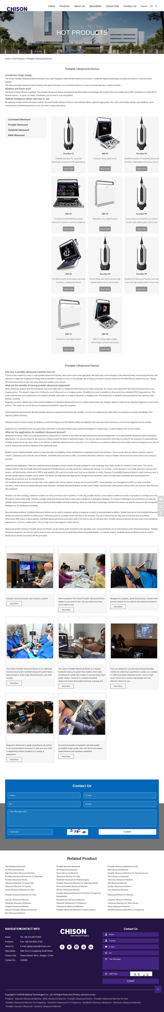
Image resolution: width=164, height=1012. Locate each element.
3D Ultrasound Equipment (66, 870)
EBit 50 (68, 214)
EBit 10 (105, 214)
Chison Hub (112, 6)
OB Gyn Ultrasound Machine (68, 890)
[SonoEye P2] (105, 254)
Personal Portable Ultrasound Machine (72, 886)
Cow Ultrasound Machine (118, 890)
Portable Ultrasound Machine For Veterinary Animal (77, 883)
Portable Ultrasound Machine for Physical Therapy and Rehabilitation (78, 894)
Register (144, 6)
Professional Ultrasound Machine (69, 906)
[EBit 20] (105, 133)
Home (51, 6)
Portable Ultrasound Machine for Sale (123, 866)
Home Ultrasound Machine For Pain (19, 890)
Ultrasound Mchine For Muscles (120, 895)
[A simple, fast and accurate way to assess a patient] (30, 570)
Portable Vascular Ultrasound (68, 866)
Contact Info (30, 928)
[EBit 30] (105, 314)
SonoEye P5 (141, 274)
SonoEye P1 (68, 154)
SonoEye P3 (141, 154)
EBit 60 (68, 274)
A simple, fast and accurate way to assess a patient (27, 598)
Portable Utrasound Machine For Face (20, 895)
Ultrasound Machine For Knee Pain (19, 883)
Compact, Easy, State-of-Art (105, 159)
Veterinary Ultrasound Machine (120, 880)
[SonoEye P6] (141, 193)
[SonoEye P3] (141, 133)
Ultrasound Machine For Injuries (18, 886)
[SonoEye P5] (141, 254)
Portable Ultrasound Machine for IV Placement (24, 876)
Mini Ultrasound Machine (15, 913)
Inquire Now (68, 169)
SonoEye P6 (141, 214)
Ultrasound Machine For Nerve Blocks (123, 903)
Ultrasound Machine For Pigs (68, 876)
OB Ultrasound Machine (117, 883)
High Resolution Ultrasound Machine (20, 873)
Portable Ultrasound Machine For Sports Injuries (75, 910)
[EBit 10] (105, 193)
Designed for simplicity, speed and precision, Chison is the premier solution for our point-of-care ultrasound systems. (133, 600)
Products (65, 6)
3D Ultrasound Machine (14, 870)
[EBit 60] (68, 254)
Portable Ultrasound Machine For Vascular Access (128, 873)
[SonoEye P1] (68, 133)
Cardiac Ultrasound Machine (119, 886)
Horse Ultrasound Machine (67, 873)
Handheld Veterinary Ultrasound (18, 903)
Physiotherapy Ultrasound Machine (70, 900)
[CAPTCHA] (77, 832)
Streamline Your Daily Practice (105, 219)
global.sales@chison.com (39, 946)
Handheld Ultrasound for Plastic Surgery (72, 880)
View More (14, 604)
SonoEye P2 (105, 274)
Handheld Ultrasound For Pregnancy (71, 903)
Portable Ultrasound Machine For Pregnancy (126, 910)
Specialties (95, 6)
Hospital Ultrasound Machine (16, 906)
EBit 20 (105, 154)
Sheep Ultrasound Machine (119, 906)
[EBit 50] (68, 193)
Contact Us (130, 6)
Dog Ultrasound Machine (15, 866)
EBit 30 (105, 334)
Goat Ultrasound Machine (118, 876)
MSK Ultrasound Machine (118, 870)
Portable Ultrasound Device (16, 880)
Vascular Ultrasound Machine (17, 900)
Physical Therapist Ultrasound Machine (21, 910)
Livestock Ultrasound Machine (120, 900)
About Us (79, 6)
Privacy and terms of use (84, 995)
